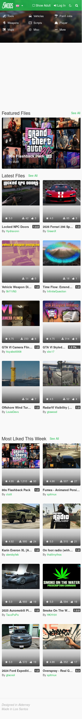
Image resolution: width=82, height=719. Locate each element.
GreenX (51, 231)
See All (75, 113)
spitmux (52, 494)
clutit (9, 494)
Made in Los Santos (15, 709)
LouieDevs (12, 412)
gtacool (10, 675)
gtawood (52, 412)
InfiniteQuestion (56, 291)
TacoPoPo (12, 615)
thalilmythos (54, 554)
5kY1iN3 (11, 291)
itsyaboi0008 (13, 351)
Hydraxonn (12, 231)
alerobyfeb (12, 554)
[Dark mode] (70, 5)
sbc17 (50, 351)
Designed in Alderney (16, 705)
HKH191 (52, 615)
